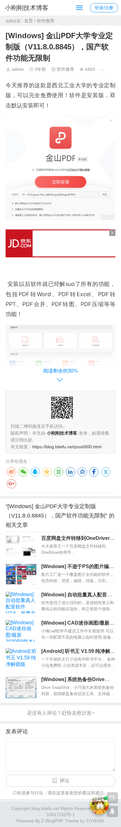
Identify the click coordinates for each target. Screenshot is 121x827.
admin (18, 69)
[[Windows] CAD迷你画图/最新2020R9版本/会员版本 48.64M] (21, 631)
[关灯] (112, 797)
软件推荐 (45, 20)
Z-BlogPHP (51, 820)
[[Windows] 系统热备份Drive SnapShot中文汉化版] (21, 687)
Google (11, 483)
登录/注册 (104, 7)
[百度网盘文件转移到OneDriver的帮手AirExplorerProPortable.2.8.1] (21, 546)
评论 (64, 780)
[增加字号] (104, 69)
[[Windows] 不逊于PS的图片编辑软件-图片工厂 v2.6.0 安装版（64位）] (21, 574)
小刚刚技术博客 (26, 7)
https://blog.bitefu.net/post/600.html (66, 446)
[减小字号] (113, 69)
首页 (28, 20)
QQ (35, 472)
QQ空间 (47, 472)
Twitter (105, 472)
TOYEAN (95, 820)
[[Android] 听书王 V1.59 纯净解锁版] (21, 659)
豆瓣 (58, 472)
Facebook (94, 472)
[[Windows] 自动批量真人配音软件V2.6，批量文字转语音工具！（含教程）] (21, 602)
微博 (11, 472)
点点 (82, 472)
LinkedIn (70, 472)
